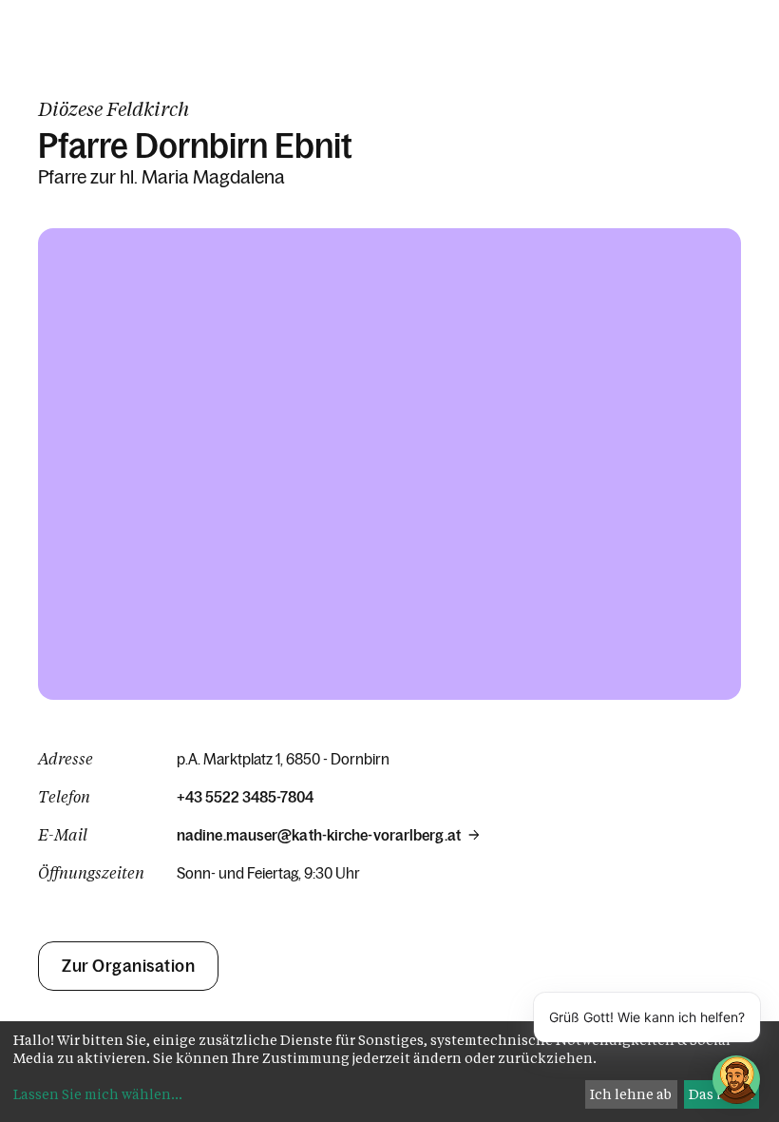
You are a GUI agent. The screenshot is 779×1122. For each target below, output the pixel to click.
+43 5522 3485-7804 (245, 796)
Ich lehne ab (631, 1094)
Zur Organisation (128, 966)
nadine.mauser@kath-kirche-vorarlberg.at (319, 834)
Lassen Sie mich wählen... (97, 1094)
